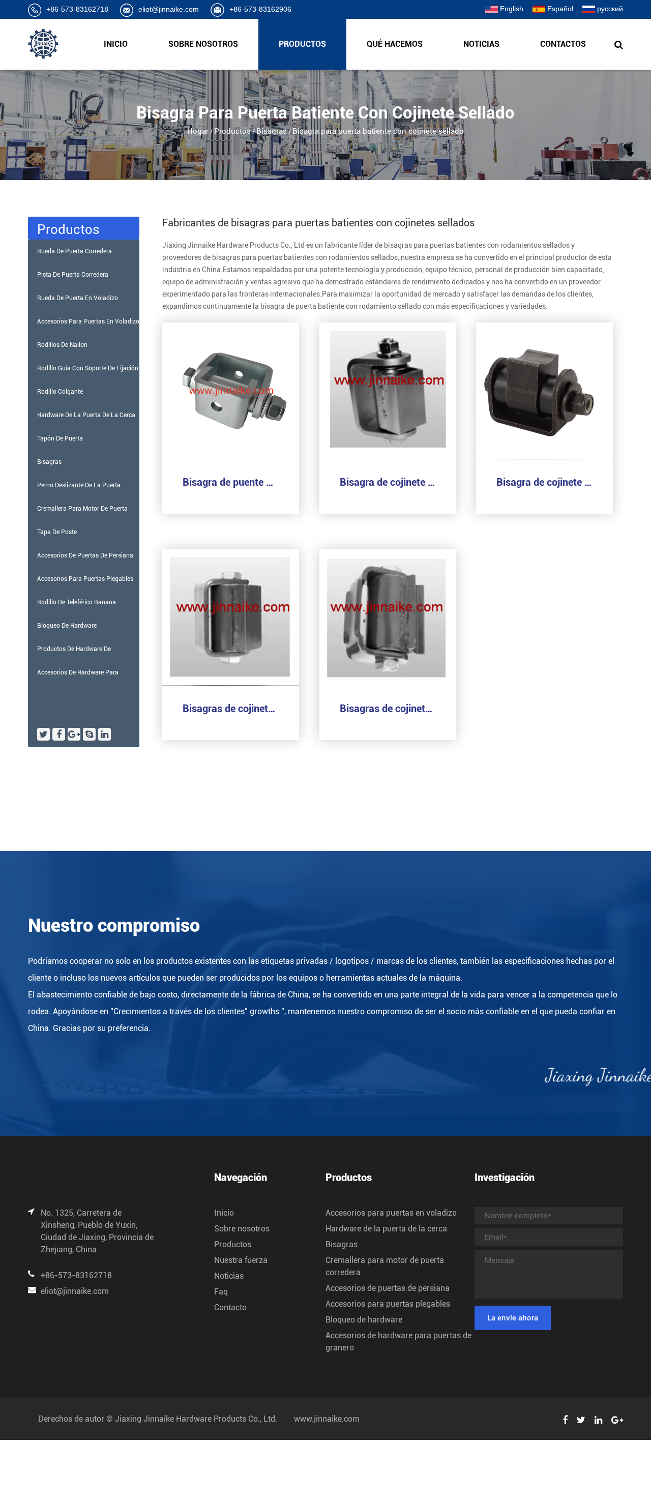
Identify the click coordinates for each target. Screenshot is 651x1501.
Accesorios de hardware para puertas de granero (78, 676)
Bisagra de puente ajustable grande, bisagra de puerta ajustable (231, 482)
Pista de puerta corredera (72, 274)
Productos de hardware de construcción (74, 653)
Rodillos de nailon (62, 344)
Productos (302, 44)
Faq (221, 1292)
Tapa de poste (57, 532)
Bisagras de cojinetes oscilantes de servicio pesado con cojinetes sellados (231, 708)
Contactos (563, 44)
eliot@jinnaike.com (168, 9)
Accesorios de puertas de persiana (85, 555)
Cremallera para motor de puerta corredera (82, 512)
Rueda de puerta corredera (74, 251)
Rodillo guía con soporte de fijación (87, 368)
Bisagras (271, 131)
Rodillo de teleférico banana (76, 602)
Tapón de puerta (60, 438)
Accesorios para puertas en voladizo (88, 321)
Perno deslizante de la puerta (79, 485)
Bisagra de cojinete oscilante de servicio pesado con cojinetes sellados (388, 482)
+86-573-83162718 (77, 9)
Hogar (198, 131)
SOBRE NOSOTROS (203, 44)
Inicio (224, 1213)
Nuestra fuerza (241, 1260)
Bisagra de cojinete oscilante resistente (544, 482)
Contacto (230, 1307)
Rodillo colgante (60, 391)
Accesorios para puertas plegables (85, 578)
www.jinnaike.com (327, 1419)
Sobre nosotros (242, 1228)
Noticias (481, 44)
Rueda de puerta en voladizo (77, 298)
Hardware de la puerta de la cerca (86, 415)
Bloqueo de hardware (67, 625)
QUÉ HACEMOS (395, 44)
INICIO (116, 44)
